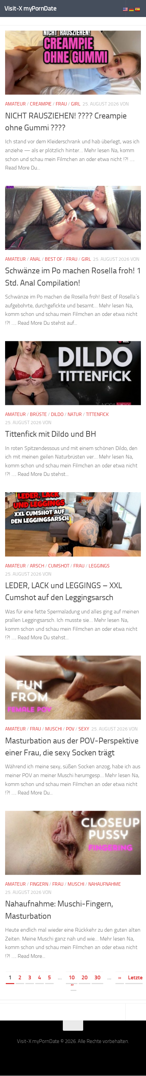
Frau (61, 104)
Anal (35, 259)
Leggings (99, 566)
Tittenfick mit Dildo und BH (50, 434)
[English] (126, 9)
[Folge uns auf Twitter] (73, 1056)
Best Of (53, 259)
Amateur (15, 104)
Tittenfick (97, 414)
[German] (132, 9)
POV (70, 729)
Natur (75, 414)
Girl (75, 104)
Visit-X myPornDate (30, 8)
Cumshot (58, 566)
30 (97, 977)
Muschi (53, 729)
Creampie (41, 104)
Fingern (39, 884)
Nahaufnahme (104, 884)
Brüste (38, 414)
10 (72, 977)
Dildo (57, 414)
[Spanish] (138, 9)
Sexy (83, 729)
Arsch (37, 566)
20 (84, 977)
